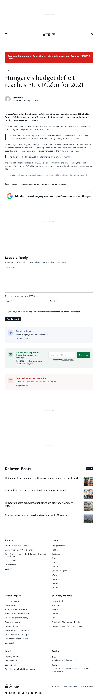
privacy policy (68, 360)
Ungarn (55, 579)
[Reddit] (36, 693)
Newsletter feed (59, 601)
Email (53, 301)
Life (53, 562)
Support (8, 569)
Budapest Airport (12, 605)
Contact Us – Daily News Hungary (20, 550)
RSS (54, 618)
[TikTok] (23, 693)
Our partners (10, 560)
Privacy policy (11, 660)
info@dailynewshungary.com (65, 660)
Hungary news (58, 545)
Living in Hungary (13, 601)
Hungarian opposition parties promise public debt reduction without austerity (54, 175)
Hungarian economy (29, 184)
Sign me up (83, 355)
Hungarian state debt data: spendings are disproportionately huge (39, 504)
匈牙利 (55, 587)
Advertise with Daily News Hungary (21, 669)
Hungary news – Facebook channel (67, 626)
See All (89, 469)
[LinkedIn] (6, 693)
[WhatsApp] (27, 693)
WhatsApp (56, 605)
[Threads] (40, 693)
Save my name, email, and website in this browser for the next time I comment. (44, 312)
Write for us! (10, 564)
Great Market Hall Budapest (17, 634)
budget (14, 184)
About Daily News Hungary (17, 545)
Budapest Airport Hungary (17, 630)
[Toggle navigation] (6, 34)
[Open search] (92, 34)
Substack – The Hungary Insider (66, 622)
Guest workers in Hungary (16, 618)
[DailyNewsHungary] (49, 34)
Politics (55, 550)
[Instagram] (15, 693)
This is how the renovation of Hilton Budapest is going (35, 490)
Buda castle (10, 643)
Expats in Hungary (13, 622)
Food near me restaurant (16, 609)
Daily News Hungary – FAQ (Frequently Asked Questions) (25, 555)
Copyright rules (12, 656)
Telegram (56, 609)
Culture (55, 566)
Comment (10, 267)
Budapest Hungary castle (16, 638)
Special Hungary (59, 571)
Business (56, 554)
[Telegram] (32, 693)
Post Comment (13, 319)
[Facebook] (10, 693)
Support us (20, 385)
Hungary (45, 184)
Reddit (55, 613)
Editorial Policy (11, 665)
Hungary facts (11, 626)
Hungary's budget (59, 184)
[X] (19, 693)
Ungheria (56, 583)
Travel (54, 558)
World (54, 575)
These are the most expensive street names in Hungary (36, 515)
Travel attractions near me (17, 613)
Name (8, 301)
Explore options (22, 338)
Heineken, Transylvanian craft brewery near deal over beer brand (41, 478)
